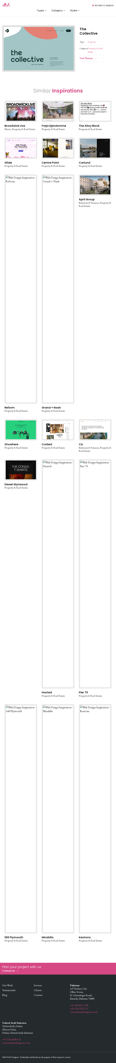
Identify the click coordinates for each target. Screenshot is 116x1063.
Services (38, 985)
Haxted (47, 692)
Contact (38, 995)
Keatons (85, 937)
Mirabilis (47, 937)
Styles (73, 10)
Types (40, 10)
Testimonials (9, 990)
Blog (4, 995)
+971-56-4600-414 (11, 1039)
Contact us (8, 970)
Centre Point (50, 162)
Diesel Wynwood (16, 484)
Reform (10, 407)
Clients (38, 990)
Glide (8, 162)
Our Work (7, 985)
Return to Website (104, 5)
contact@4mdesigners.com (84, 1012)
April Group (87, 199)
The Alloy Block (89, 126)
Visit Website (86, 58)
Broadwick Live (15, 126)
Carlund (84, 162)
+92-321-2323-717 (79, 1008)
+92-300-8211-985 (79, 1005)
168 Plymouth (14, 937)
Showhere (11, 444)
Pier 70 (83, 692)
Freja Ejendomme (54, 126)
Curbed (47, 444)
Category (57, 10)
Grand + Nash (51, 407)
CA (81, 444)
